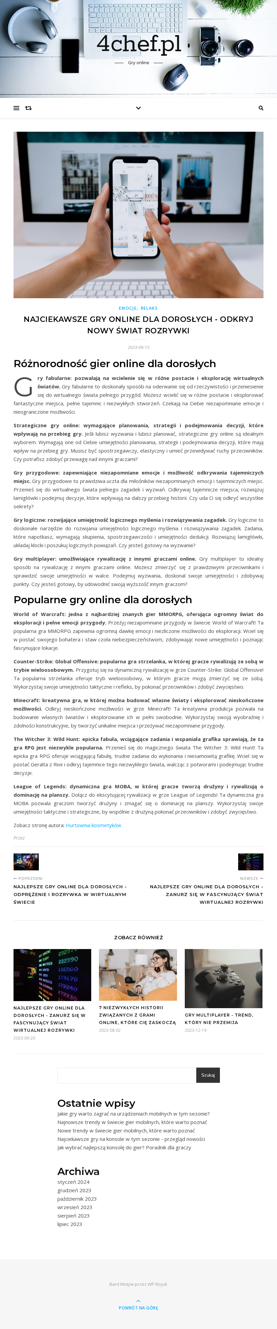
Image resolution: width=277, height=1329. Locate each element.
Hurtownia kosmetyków (93, 825)
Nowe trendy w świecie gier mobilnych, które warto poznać (126, 1130)
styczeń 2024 (73, 1181)
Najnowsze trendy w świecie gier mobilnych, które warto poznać (132, 1122)
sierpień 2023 (73, 1215)
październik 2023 (77, 1198)
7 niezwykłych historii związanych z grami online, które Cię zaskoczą (137, 1015)
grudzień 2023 (74, 1190)
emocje (127, 308)
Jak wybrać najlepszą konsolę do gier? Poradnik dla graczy (124, 1147)
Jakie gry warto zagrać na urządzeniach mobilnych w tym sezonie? (133, 1113)
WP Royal (157, 1284)
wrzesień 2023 (75, 1207)
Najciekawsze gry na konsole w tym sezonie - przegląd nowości (131, 1138)
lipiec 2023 (69, 1224)
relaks (149, 308)
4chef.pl (138, 44)
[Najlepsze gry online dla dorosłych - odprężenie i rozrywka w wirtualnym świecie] (26, 861)
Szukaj (208, 1075)
